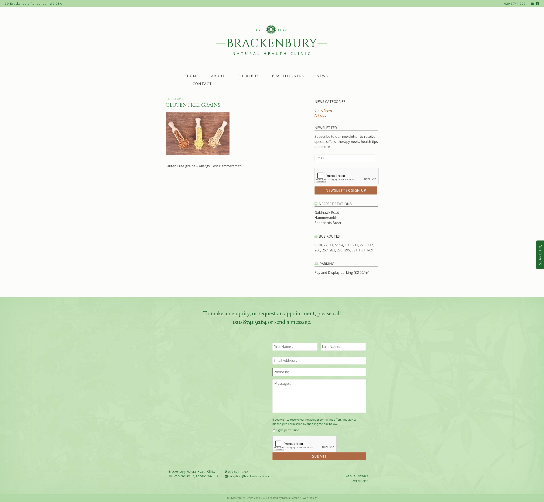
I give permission (287, 430)
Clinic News (323, 110)
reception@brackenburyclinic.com (251, 476)
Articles (320, 115)
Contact (202, 83)
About (218, 76)
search (540, 256)
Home (193, 76)
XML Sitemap (360, 481)
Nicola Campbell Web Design (299, 498)
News (322, 76)
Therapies (249, 76)
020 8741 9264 (515, 3)
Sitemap (363, 476)
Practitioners (288, 76)
